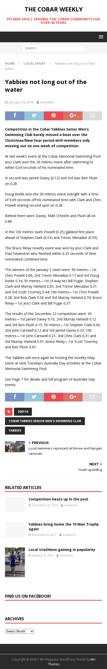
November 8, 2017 (44, 534)
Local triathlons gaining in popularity (62, 549)
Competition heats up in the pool (58, 499)
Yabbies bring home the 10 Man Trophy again (64, 526)
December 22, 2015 (45, 505)
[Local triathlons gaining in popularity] (15, 562)
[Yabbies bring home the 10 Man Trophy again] (15, 529)
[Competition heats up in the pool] (15, 504)
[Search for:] (53, 48)
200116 (23, 411)
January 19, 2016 (21, 102)
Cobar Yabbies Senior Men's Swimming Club (45, 421)
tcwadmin (47, 102)
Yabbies (15, 430)
